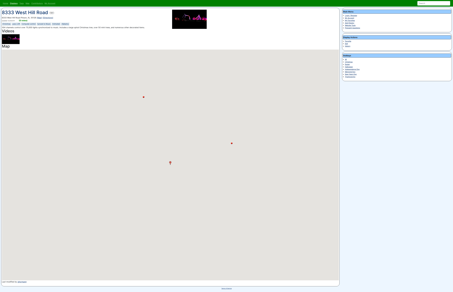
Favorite (348, 41)
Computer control (29, 24)
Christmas (6, 24)
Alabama (65, 24)
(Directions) (48, 17)
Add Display (349, 23)
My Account (50, 3)
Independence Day (352, 69)
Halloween (349, 67)
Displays (14, 3)
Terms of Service (226, 288)
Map (27, 3)
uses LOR (16, 24)
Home (5, 3)
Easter (347, 64)
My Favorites (350, 20)
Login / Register (351, 15)
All (346, 59)
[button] (143, 97)
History (347, 46)
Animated (56, 24)
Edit (346, 44)
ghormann (22, 282)
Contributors (37, 3)
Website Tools (350, 25)
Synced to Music (43, 24)
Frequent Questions (352, 28)
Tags (21, 3)
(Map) (39, 17)
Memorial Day (350, 72)
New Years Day (351, 74)
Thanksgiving (350, 77)
